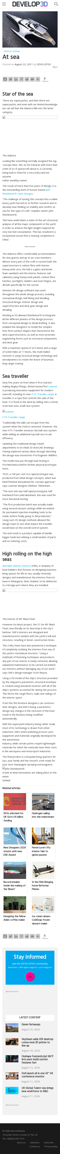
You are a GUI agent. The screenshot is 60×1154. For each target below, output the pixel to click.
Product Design (12, 51)
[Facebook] (5, 79)
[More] (37, 79)
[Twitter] (10, 79)
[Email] (32, 79)
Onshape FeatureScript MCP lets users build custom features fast (37, 1060)
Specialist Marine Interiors (16, 565)
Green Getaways (31, 1024)
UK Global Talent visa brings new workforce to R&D (37, 1090)
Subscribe (49, 1142)
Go (30, 976)
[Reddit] (26, 79)
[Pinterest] (21, 79)
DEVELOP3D (44, 64)
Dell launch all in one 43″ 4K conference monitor (37, 1075)
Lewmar (52, 386)
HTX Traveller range (42, 394)
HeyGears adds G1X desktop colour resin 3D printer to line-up (37, 1043)
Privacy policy (51, 1146)
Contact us (35, 1146)
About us (21, 1142)
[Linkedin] (16, 79)
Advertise (34, 1142)
